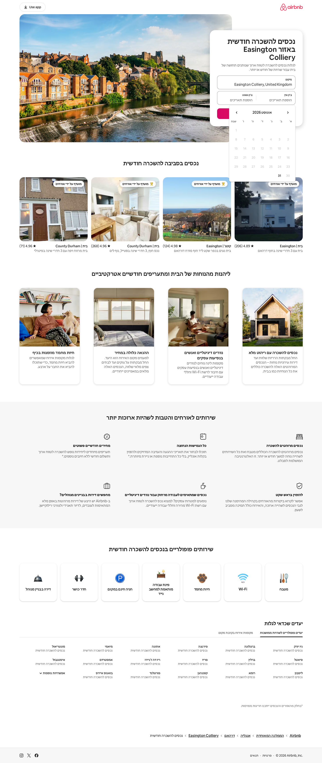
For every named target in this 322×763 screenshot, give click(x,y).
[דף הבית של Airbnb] (291, 7)
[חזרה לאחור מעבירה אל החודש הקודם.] (287, 112)
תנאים (254, 755)
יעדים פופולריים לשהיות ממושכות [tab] (281, 633)
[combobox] (256, 84)
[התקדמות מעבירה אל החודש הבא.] (236, 112)
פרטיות (267, 755)
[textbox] (276, 100)
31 (279, 176)
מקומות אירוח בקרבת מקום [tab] (235, 633)
